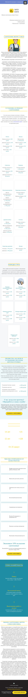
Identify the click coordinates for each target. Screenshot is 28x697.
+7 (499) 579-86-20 (6, 693)
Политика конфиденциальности (14, 689)
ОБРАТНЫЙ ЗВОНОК (19, 692)
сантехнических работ (17, 121)
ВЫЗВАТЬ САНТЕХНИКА (14, 413)
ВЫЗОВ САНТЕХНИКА (14, 553)
